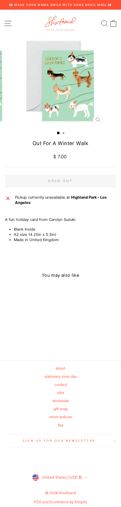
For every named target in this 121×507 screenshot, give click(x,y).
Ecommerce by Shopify (68, 502)
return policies (60, 417)
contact (60, 384)
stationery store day (60, 376)
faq (60, 425)
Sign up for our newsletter (59, 440)
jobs (60, 392)
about (60, 368)
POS (37, 502)
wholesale (60, 400)
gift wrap (60, 409)
